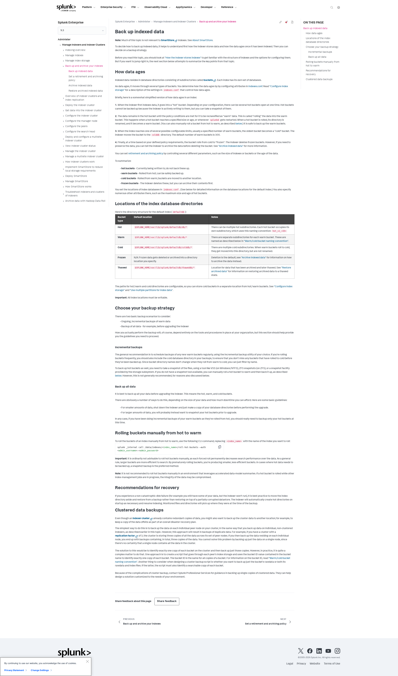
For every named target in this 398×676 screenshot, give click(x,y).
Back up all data (317, 57)
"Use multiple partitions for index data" (151, 290)
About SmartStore (202, 40)
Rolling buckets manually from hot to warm (322, 64)
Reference (227, 7)
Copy (221, 448)
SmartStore (167, 40)
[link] (280, 22)
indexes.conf (255, 86)
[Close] (87, 661)
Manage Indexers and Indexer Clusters (175, 22)
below (239, 124)
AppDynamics (184, 7)
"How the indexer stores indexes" (183, 58)
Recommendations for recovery (318, 73)
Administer (144, 22)
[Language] (338, 7)
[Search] (332, 7)
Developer (207, 7)
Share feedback (167, 601)
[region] (45, 666)
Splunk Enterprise (125, 22)
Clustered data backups (319, 79)
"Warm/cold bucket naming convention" (266, 241)
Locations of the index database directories (318, 40)
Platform (87, 7)
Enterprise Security (112, 7)
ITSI (133, 7)
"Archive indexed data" (230, 146)
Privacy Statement (14, 670)
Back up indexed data (315, 28)
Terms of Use (332, 663)
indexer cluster (141, 518)
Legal (289, 663)
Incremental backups (320, 52)
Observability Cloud (155, 7)
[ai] (286, 22)
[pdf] (292, 22)
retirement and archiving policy (145, 154)
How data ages (314, 33)
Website (315, 663)
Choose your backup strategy (322, 47)
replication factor (125, 536)
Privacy (301, 663)
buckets (208, 80)
